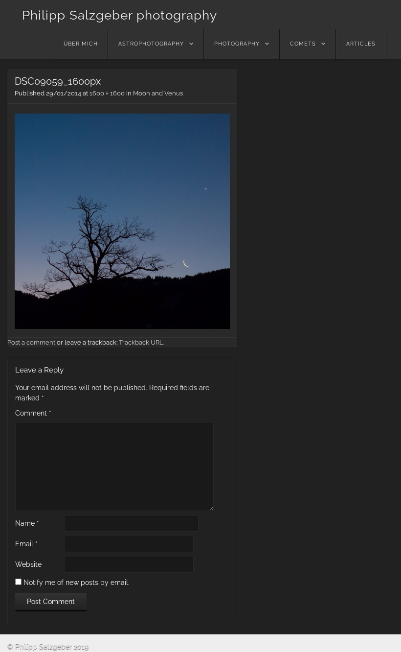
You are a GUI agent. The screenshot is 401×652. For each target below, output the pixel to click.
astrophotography (151, 44)
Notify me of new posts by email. (76, 582)
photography (237, 44)
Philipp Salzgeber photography (119, 15)
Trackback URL (141, 342)
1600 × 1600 (107, 93)
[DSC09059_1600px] (122, 326)
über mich (81, 44)
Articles (361, 44)
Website (28, 564)
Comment (33, 413)
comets (303, 44)
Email (26, 544)
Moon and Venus (158, 93)
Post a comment (31, 342)
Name (27, 523)
